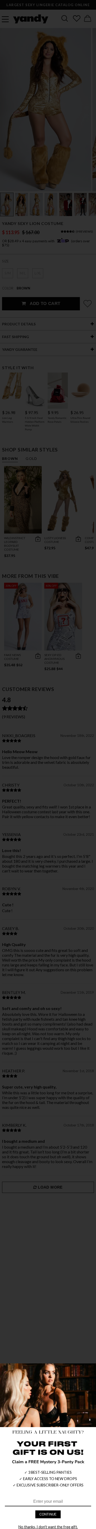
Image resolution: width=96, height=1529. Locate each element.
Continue (48, 1514)
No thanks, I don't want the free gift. (48, 1527)
